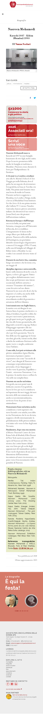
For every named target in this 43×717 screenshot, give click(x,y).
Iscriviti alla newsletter (13, 689)
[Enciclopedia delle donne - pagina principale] (21, 4)
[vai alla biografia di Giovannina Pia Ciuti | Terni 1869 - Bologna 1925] (31, 600)
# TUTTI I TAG (28, 88)
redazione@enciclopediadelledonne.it (23, 643)
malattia (26, 83)
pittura (9, 83)
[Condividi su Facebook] (30, 98)
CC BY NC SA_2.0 (26, 548)
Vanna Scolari (23, 44)
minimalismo (17, 83)
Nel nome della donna (19, 695)
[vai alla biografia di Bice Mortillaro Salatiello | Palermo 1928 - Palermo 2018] (11, 600)
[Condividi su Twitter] (35, 98)
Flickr (15, 548)
